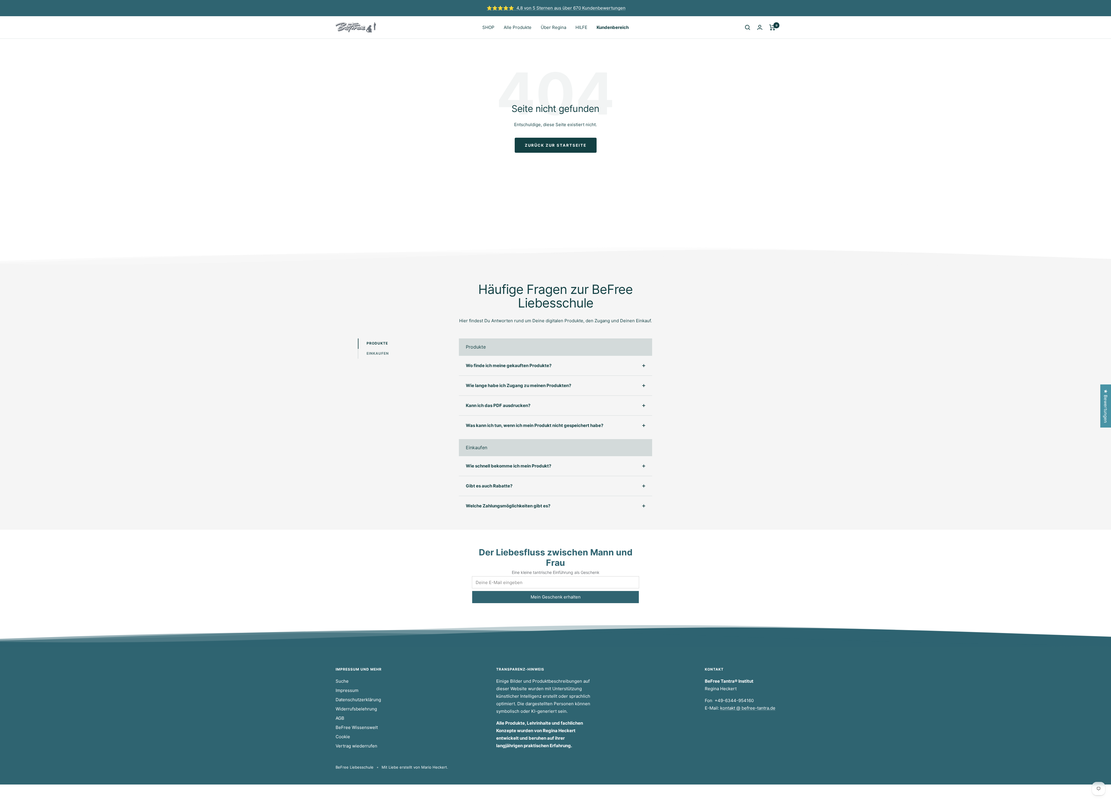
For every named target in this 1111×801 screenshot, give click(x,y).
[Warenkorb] (772, 27)
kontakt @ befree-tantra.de (747, 708)
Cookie (343, 736)
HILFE (581, 27)
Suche (342, 681)
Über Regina (553, 27)
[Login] (759, 27)
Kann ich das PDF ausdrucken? (498, 405)
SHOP (488, 27)
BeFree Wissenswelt (357, 727)
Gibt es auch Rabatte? (489, 486)
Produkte (377, 343)
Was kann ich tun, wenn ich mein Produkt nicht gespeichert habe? (534, 425)
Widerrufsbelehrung (356, 709)
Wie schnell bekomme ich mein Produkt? (508, 466)
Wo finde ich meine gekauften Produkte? (508, 365)
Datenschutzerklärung (358, 699)
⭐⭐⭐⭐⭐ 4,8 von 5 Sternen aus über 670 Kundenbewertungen (556, 8)
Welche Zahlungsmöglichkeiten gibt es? (508, 506)
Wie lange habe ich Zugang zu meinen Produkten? (518, 385)
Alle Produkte (517, 27)
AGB (340, 718)
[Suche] (747, 27)
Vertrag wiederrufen (356, 746)
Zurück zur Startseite (555, 145)
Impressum (347, 690)
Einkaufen (378, 353)
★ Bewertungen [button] (1105, 406)
